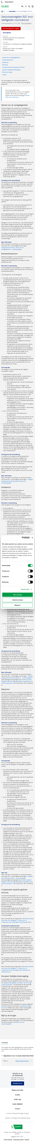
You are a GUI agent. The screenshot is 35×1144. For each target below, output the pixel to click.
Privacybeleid (8, 1140)
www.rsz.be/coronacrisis (23, 1061)
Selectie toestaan (17, 600)
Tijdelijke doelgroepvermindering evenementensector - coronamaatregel (17, 481)
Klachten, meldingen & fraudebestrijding (17, 1118)
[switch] (30, 571)
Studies (17, 1095)
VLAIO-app (17, 1099)
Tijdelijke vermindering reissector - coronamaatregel (17, 877)
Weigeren (17, 605)
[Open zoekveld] (29, 6)
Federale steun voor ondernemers (17, 96)
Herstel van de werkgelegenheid (11, 57)
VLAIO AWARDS (17, 1104)
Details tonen (25, 589)
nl (22, 6)
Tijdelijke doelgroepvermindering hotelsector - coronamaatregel (17, 677)
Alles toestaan (17, 594)
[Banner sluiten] (32, 537)
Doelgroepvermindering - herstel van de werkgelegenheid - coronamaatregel (12, 248)
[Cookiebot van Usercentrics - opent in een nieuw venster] (22, 538)
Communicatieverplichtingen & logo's (17, 1113)
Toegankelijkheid (18, 1140)
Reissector (5, 65)
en (26, 6)
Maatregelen (12, 11)
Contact (4, 74)
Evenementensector (7, 60)
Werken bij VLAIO (17, 1090)
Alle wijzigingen (26, 23)
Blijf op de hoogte (7, 72)
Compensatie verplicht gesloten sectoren (13, 67)
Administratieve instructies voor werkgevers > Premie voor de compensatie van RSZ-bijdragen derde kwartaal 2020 (17, 920)
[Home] (2, 11)
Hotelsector (5, 62)
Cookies (26, 1140)
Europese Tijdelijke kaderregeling (11, 70)
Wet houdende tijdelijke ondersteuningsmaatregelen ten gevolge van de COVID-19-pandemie (17, 681)
